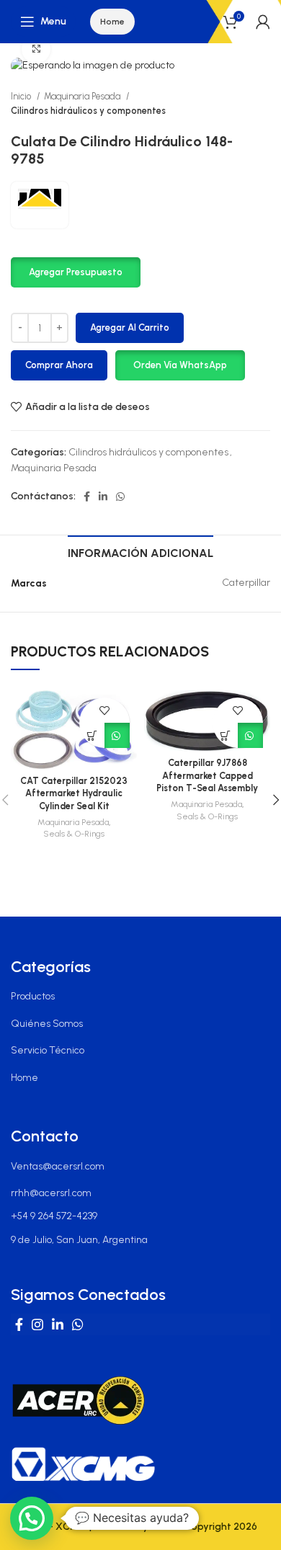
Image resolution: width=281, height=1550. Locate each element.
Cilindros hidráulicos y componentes (88, 110)
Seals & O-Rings (73, 834)
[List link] (140, 997)
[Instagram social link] (37, 1324)
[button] (75, 272)
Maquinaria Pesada (83, 96)
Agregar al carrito (129, 327)
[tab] (140, 551)
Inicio (22, 96)
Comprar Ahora (59, 365)
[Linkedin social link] (103, 496)
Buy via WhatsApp (117, 735)
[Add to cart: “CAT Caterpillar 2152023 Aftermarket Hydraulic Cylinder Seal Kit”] (91, 735)
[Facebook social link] (86, 496)
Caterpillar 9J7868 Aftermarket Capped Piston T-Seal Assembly (207, 775)
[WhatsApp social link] (120, 496)
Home (112, 22)
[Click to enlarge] (36, 49)
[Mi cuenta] (263, 21)
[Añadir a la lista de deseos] (104, 710)
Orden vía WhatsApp (180, 365)
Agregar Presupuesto (75, 272)
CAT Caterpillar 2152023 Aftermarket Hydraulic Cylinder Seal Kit (74, 793)
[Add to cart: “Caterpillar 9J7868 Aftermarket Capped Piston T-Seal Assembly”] (225, 735)
